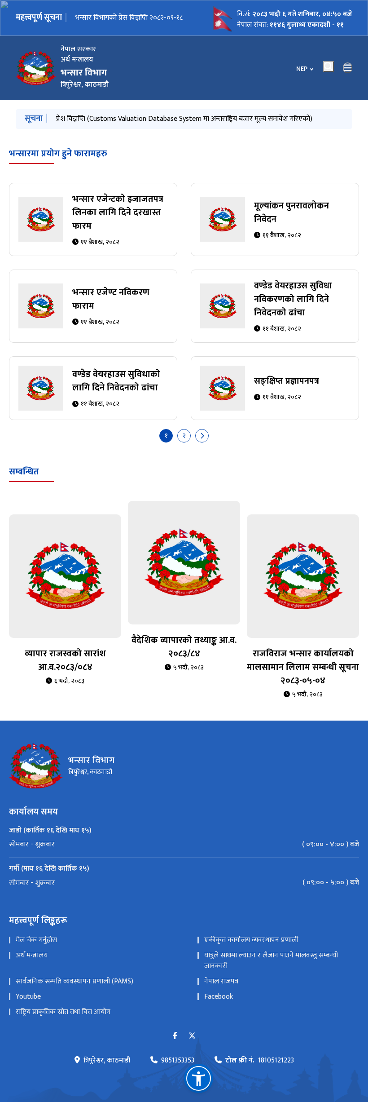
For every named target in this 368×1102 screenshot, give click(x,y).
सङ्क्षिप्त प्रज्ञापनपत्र (286, 381)
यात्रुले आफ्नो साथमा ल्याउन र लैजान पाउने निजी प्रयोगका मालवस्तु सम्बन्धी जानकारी (163, 119)
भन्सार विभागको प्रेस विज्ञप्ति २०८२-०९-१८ (129, 18)
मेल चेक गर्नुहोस (36, 940)
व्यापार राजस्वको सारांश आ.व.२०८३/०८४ (65, 660)
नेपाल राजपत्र (221, 981)
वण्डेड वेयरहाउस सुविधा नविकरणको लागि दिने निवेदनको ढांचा (293, 299)
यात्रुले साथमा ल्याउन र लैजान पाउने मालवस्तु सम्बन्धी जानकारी (271, 960)
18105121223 (259, 1060)
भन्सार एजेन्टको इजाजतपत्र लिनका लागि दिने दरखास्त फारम (117, 212)
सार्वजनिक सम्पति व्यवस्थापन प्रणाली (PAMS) (74, 981)
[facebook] (175, 1036)
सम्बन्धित (24, 471)
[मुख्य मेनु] (348, 67)
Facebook (218, 997)
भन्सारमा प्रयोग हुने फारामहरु (58, 153)
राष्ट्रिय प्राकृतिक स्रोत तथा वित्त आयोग (63, 1012)
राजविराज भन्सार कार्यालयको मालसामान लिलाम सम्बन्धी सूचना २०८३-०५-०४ (303, 667)
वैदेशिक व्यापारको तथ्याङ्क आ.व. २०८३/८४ (184, 647)
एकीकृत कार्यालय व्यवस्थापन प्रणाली (251, 940)
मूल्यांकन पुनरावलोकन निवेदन (291, 212)
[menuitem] (184, 844)
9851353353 (177, 1060)
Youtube (28, 997)
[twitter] (192, 1036)
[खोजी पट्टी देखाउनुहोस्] (328, 66)
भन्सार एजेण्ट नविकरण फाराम (110, 299)
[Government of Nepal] (36, 68)
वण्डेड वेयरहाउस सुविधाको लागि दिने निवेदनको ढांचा (116, 381)
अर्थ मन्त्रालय (32, 955)
